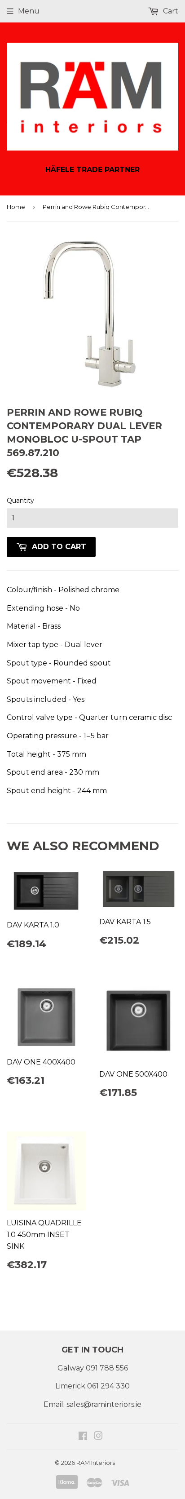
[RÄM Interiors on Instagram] (98, 1436)
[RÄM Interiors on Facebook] (83, 1436)
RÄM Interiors (95, 1462)
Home (16, 206)
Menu (29, 11)
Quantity (20, 501)
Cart (169, 11)
